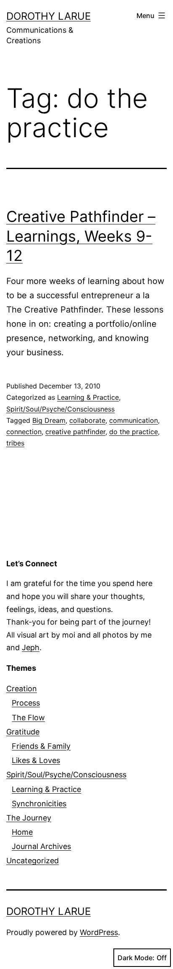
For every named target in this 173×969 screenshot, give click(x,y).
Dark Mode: (136, 957)
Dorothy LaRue (48, 16)
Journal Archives (41, 846)
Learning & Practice (88, 397)
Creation (21, 688)
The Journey (28, 817)
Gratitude (22, 731)
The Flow (28, 717)
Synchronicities (39, 803)
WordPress (99, 932)
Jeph (30, 647)
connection (24, 431)
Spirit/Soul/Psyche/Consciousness (60, 409)
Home (22, 832)
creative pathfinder (75, 431)
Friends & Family (41, 746)
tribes (15, 443)
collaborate (87, 420)
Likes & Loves (36, 760)
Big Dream (49, 420)
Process (26, 702)
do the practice (133, 431)
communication (133, 420)
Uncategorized (32, 860)
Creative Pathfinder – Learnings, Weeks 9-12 (80, 236)
